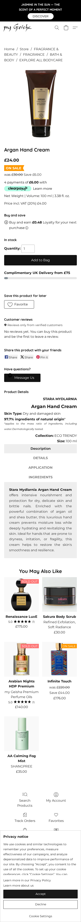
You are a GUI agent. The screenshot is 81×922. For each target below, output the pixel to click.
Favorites (56, 821)
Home (9, 49)
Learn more (42, 189)
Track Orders (25, 821)
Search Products (24, 803)
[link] (40, 915)
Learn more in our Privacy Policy (27, 880)
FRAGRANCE (34, 55)
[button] (41, 16)
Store (24, 49)
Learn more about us (18, 885)
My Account (56, 801)
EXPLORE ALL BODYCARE (41, 60)
